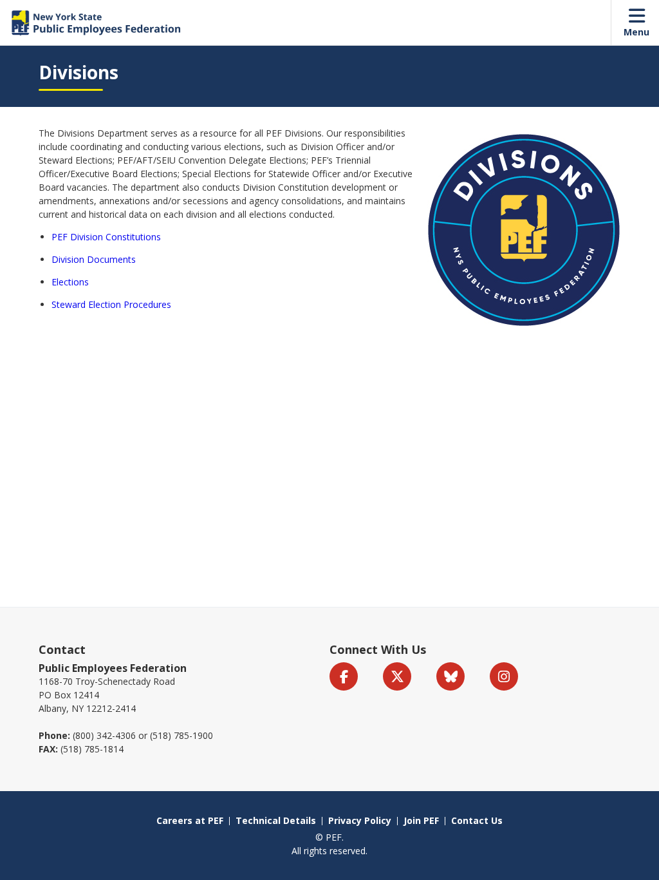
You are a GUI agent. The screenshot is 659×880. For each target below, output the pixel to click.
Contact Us (477, 820)
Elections (70, 282)
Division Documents (93, 259)
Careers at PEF (189, 820)
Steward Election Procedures (111, 304)
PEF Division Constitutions (106, 237)
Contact (62, 649)
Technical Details (276, 820)
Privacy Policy (359, 820)
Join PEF (421, 820)
